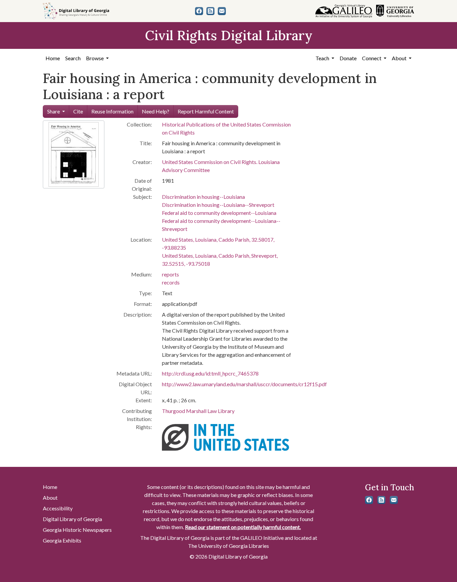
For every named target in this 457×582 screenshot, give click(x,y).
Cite (78, 111)
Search (73, 58)
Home (52, 58)
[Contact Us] (222, 11)
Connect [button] (372, 58)
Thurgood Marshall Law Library (198, 411)
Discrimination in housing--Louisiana (203, 196)
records (171, 282)
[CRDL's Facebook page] (199, 11)
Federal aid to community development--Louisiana (219, 213)
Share (53, 111)
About (50, 497)
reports (170, 274)
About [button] (399, 58)
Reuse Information (112, 111)
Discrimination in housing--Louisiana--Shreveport (218, 204)
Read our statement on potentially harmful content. (243, 527)
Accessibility (58, 508)
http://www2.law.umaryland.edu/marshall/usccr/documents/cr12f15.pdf (244, 384)
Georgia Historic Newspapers (77, 529)
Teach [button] (322, 58)
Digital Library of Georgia (72, 519)
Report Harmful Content (206, 111)
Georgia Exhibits (62, 540)
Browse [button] (95, 58)
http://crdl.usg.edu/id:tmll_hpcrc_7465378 (210, 373)
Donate (348, 58)
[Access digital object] (74, 154)
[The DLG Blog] (210, 11)
